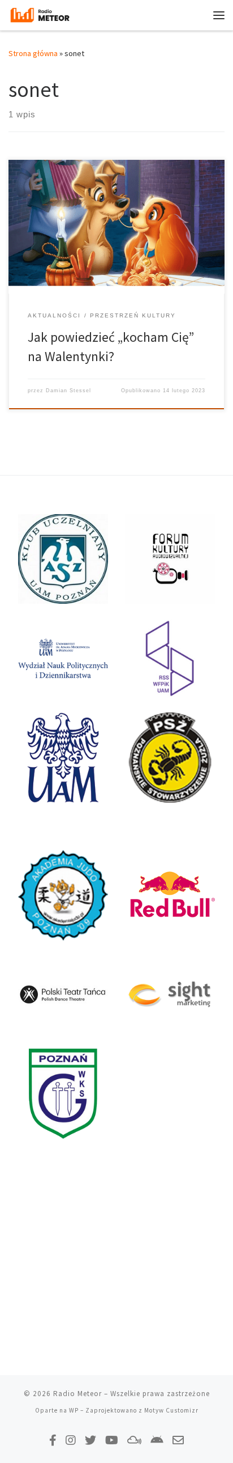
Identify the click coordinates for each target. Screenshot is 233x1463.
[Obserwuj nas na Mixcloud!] (134, 1440)
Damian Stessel (68, 390)
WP (74, 1410)
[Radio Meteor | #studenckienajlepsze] (39, 14)
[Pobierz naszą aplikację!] (156, 1440)
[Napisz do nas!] (178, 1440)
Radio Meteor (77, 1393)
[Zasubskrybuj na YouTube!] (111, 1440)
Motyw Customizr (171, 1410)
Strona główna (33, 53)
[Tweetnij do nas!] (90, 1440)
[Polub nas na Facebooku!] (53, 1440)
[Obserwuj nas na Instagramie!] (71, 1440)
